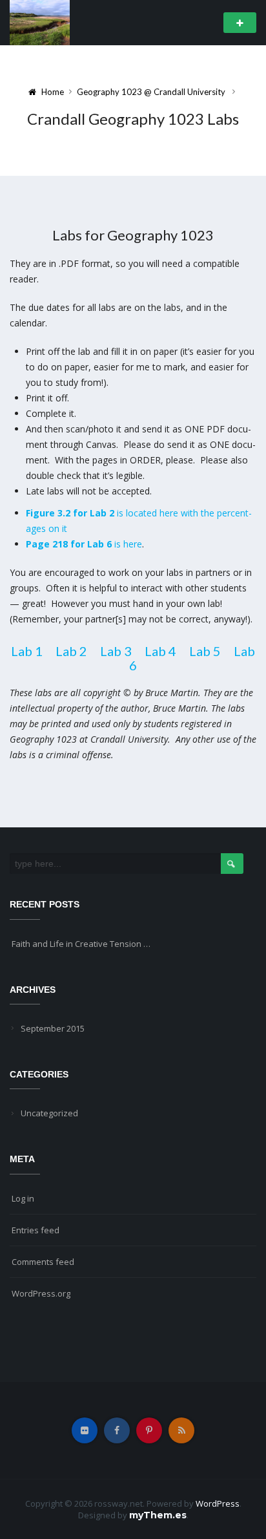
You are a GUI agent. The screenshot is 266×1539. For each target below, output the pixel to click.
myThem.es (158, 1515)
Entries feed (35, 1230)
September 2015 (53, 1028)
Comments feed (43, 1262)
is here (84, 544)
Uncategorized (49, 1113)
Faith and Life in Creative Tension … (81, 944)
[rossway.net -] (40, 22)
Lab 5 (205, 651)
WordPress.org (41, 1293)
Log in (23, 1198)
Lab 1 (27, 651)
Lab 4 (160, 651)
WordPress (218, 1503)
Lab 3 (116, 651)
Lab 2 (71, 651)
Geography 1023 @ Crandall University (151, 92)
